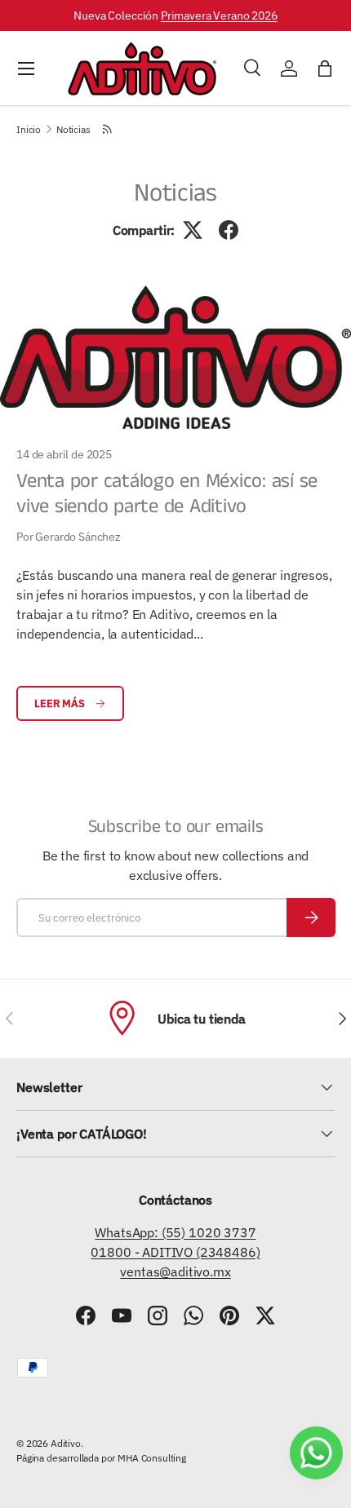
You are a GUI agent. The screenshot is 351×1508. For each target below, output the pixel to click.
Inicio (28, 130)
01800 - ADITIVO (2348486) (175, 1252)
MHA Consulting (152, 1458)
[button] (325, 68)
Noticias (73, 130)
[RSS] (108, 129)
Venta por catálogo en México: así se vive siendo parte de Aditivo (167, 493)
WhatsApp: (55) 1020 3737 (175, 1232)
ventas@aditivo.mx (175, 1271)
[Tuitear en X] (193, 230)
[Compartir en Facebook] (229, 230)
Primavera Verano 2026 (219, 15)
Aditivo (66, 1443)
